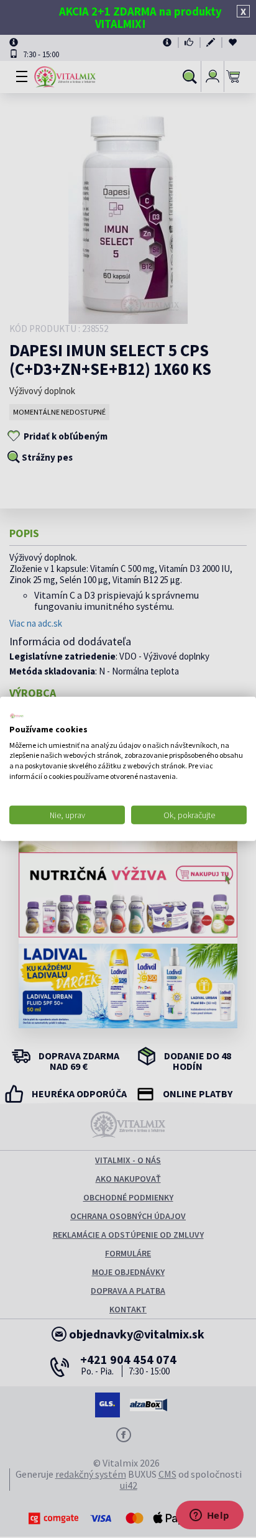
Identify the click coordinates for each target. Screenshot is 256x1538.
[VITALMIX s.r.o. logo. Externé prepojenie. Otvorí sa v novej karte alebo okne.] (16, 716)
